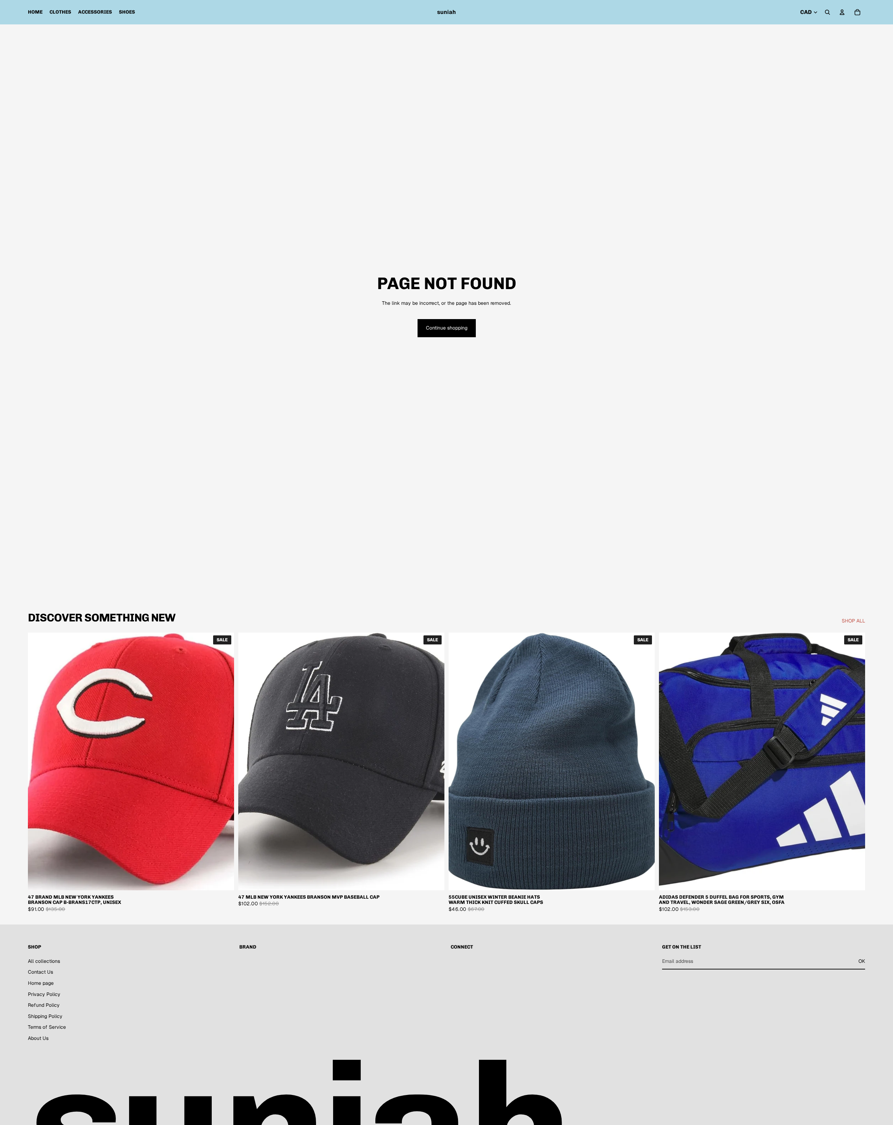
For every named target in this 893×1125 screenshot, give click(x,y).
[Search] (827, 12)
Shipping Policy (45, 1016)
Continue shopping (446, 328)
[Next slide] (223, 761)
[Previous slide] (38, 761)
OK (861, 961)
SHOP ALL (853, 621)
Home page (41, 983)
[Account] (842, 12)
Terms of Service (47, 1027)
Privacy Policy (44, 994)
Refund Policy (44, 1005)
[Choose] (223, 879)
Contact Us (40, 972)
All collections (44, 961)
